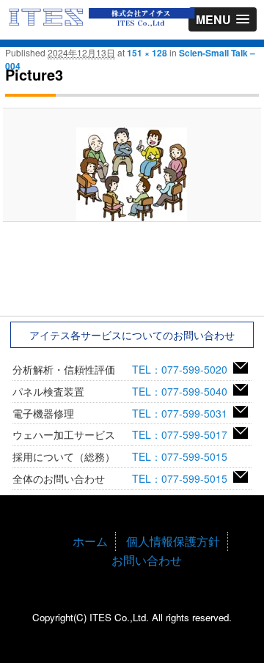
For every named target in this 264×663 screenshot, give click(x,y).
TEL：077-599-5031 (182, 413)
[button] (222, 19)
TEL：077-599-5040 (182, 391)
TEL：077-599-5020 (182, 369)
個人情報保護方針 (173, 541)
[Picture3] (131, 174)
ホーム (90, 541)
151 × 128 (147, 52)
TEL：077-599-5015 (182, 456)
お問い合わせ (146, 560)
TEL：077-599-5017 (182, 434)
